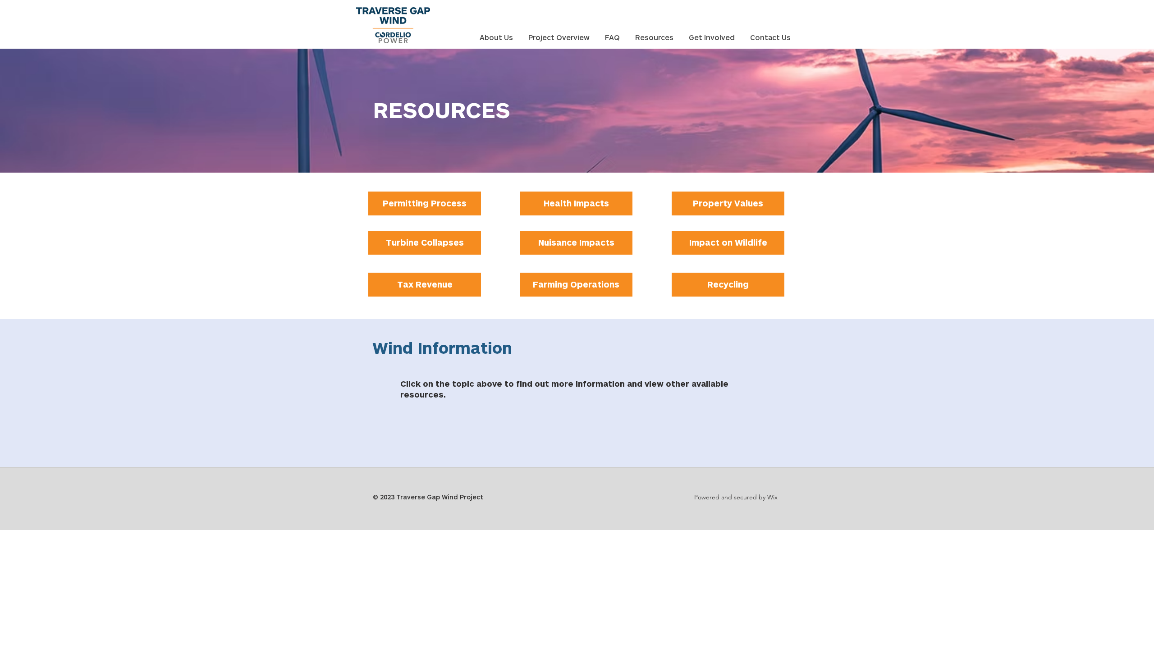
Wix (772, 497)
